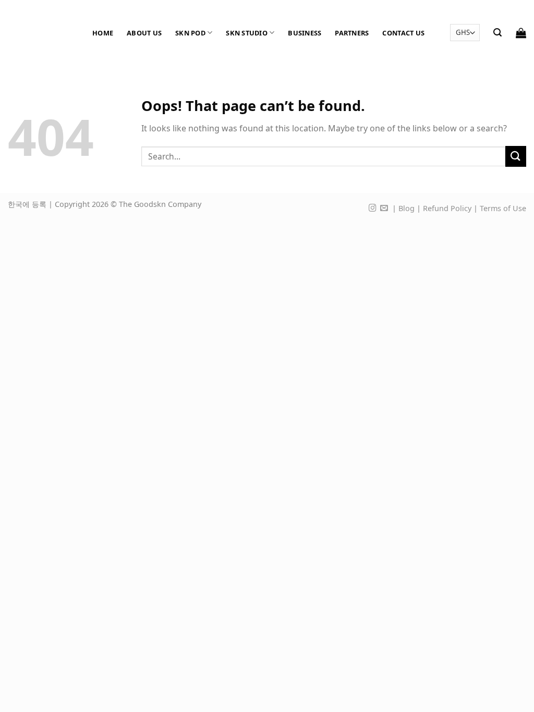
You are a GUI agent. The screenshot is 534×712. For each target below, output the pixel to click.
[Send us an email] (384, 208)
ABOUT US (144, 33)
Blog (406, 208)
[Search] (497, 32)
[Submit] (515, 156)
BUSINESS (304, 33)
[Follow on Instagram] (373, 208)
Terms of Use (503, 208)
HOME (102, 33)
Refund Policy (447, 208)
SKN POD (190, 33)
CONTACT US (403, 33)
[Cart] (521, 32)
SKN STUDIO (247, 33)
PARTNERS (352, 33)
